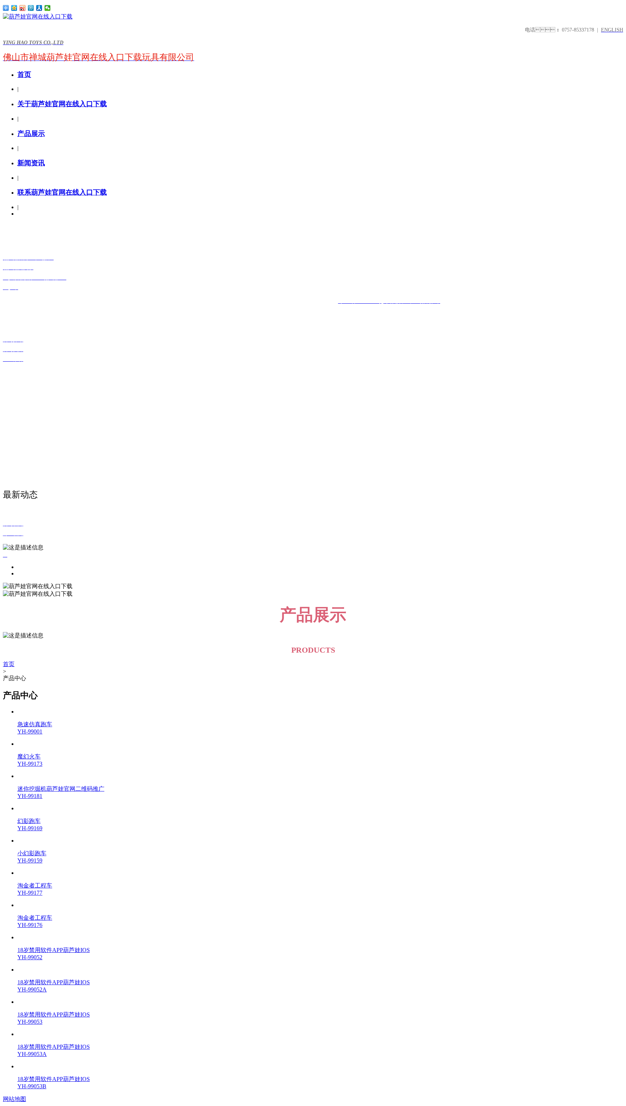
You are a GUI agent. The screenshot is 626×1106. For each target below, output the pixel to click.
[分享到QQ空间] (14, 8)
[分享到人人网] (39, 8)
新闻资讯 (31, 163)
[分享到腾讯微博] (31, 8)
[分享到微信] (48, 8)
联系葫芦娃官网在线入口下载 (62, 192)
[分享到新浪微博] (23, 8)
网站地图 (14, 1099)
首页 (24, 74)
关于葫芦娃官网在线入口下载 (62, 104)
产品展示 (31, 133)
